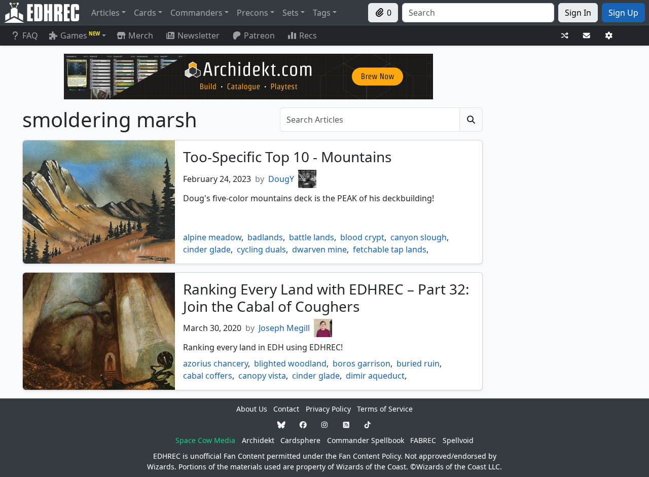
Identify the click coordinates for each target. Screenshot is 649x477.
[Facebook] (303, 424)
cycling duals (261, 249)
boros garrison (361, 363)
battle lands (311, 237)
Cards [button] (145, 12)
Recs (308, 35)
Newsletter (198, 35)
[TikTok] (367, 424)
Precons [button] (252, 12)
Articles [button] (105, 12)
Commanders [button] (196, 12)
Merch (139, 35)
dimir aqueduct (375, 375)
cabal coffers (207, 375)
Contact (286, 409)
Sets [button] (290, 12)
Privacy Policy (328, 409)
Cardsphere (300, 440)
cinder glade (207, 249)
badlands (265, 237)
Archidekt (258, 440)
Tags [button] (322, 12)
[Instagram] (324, 424)
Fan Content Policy (370, 456)
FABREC (423, 440)
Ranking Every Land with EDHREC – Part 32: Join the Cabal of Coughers (326, 297)
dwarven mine (319, 249)
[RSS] (346, 424)
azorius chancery (215, 363)
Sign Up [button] (623, 12)
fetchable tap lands (389, 249)
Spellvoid (458, 440)
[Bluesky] (281, 424)
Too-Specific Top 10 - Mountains (287, 156)
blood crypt (362, 237)
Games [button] (80, 35)
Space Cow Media (205, 440)
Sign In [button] (578, 12)
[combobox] (478, 12)
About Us (251, 409)
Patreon (259, 35)
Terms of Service (385, 409)
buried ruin (418, 363)
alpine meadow (212, 237)
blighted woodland (290, 363)
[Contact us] (587, 36)
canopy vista (262, 375)
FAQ (30, 35)
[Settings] (609, 36)
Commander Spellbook (365, 440)
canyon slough (418, 237)
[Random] (565, 36)
